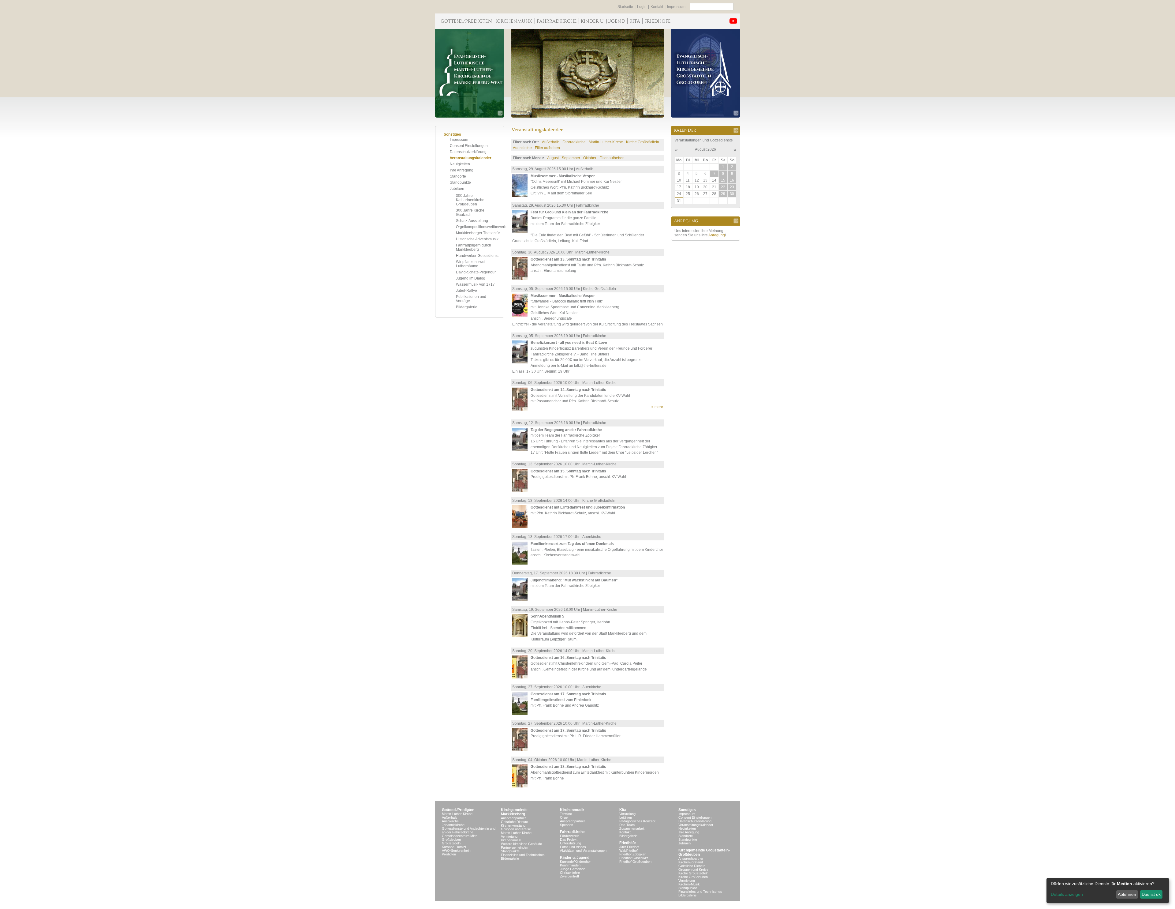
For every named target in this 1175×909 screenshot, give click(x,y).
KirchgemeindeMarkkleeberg (514, 812)
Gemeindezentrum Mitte (459, 836)
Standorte (458, 176)
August (553, 158)
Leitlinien (625, 817)
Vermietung (509, 836)
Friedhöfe (627, 843)
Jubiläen (457, 188)
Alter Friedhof (629, 847)
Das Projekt (568, 839)
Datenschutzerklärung (468, 152)
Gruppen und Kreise (516, 829)
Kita (622, 810)
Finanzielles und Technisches (523, 855)
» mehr (657, 407)
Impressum (676, 7)
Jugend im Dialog (470, 278)
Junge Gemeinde (572, 869)
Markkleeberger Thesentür (478, 233)
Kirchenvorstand (513, 825)
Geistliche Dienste (514, 822)
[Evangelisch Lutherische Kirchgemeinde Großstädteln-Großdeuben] (705, 73)
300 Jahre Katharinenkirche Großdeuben (470, 199)
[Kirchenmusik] (514, 21)
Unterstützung (570, 843)
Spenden (566, 825)
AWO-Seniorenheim (456, 850)
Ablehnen (1127, 894)
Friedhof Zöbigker (632, 854)
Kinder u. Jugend (574, 857)
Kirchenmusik (511, 840)
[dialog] (1107, 890)
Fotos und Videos (573, 847)
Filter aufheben (547, 148)
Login (642, 7)
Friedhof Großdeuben (635, 861)
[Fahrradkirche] (557, 21)
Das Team (627, 825)
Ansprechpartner (513, 818)
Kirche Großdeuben (693, 877)
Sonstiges (687, 810)
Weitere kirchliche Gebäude (521, 844)
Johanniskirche (453, 825)
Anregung (716, 235)
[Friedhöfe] (657, 21)
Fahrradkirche (574, 142)
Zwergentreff (569, 876)
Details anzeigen (1067, 894)
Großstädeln (451, 843)
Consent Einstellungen (469, 146)
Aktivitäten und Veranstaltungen (583, 850)
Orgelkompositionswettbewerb (481, 227)
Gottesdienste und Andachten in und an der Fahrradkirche (468, 830)
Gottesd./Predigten (458, 810)
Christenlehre (570, 872)
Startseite (625, 7)
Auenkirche (522, 148)
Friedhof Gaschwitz (633, 858)
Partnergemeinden (514, 847)
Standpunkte (460, 182)
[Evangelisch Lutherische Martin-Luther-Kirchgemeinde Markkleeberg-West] (469, 73)
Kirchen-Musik (689, 884)
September (571, 158)
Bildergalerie (466, 307)
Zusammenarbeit (631, 828)
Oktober (589, 158)
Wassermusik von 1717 (475, 284)
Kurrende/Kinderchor (575, 861)
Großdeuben (451, 839)
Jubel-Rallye (466, 290)
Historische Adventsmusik (477, 239)
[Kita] (634, 21)
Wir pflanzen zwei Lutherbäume (470, 264)
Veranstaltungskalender (470, 158)
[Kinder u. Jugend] (603, 21)
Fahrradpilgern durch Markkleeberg (473, 247)
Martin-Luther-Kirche (606, 142)
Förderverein (569, 836)
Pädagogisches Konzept (637, 821)
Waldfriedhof (628, 850)
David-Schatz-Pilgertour (476, 272)
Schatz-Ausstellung (472, 221)
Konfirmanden (570, 865)
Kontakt (657, 7)
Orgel (564, 817)
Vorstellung (627, 814)
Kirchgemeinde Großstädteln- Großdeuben (704, 852)
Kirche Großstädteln (642, 142)
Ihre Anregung (461, 170)
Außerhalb (550, 142)
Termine (566, 814)
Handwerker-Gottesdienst (477, 256)
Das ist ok (1151, 894)
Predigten (449, 854)
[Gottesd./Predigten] (464, 21)
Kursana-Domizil (454, 847)
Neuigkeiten (460, 164)
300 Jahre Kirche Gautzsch (470, 212)
